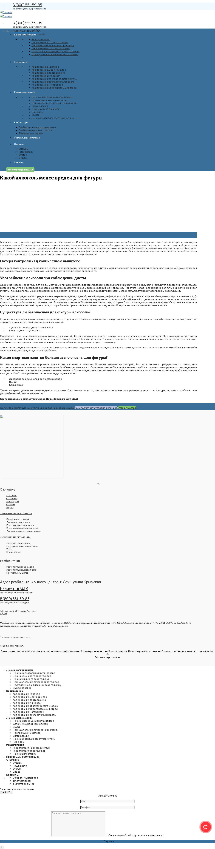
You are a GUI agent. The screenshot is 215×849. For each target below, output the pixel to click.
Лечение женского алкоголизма (50, 48)
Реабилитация (21, 122)
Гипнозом (37, 111)
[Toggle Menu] (7, 31)
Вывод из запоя (40, 39)
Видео (23, 157)
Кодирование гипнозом (45, 75)
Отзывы (23, 148)
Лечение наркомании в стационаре (52, 96)
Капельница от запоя (17, 519)
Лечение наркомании (24, 92)
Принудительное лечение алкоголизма (54, 54)
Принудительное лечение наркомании (54, 102)
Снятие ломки (39, 105)
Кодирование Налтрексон (47, 84)
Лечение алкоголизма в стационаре (52, 45)
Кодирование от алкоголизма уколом (53, 78)
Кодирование (20, 62)
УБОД (35, 114)
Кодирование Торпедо (45, 66)
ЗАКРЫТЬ (6, 792)
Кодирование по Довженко (48, 72)
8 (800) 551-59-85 (27, 5)
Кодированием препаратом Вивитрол (53, 87)
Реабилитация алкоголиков (35, 130)
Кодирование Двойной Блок (48, 69)
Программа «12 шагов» (45, 108)
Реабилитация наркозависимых (37, 127)
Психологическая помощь (20, 525)
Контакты (18, 162)
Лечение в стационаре (18, 542)
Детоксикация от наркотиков (49, 99)
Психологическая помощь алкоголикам (55, 51)
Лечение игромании (31, 133)
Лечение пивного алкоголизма (49, 42)
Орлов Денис (45, 398)
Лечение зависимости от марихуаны (52, 117)
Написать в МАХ (27, 30)
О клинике (19, 144)
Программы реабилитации (27, 137)
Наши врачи (26, 151)
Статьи (23, 154)
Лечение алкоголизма (25, 34)
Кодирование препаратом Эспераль (53, 81)
